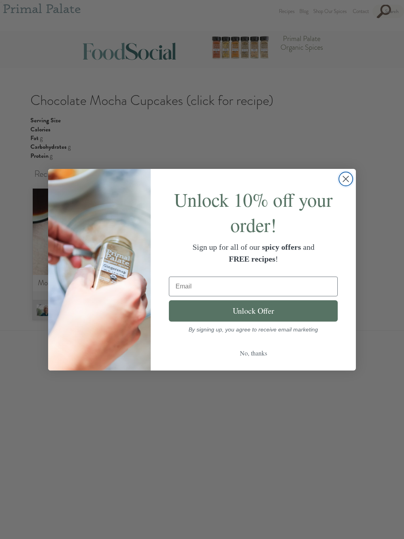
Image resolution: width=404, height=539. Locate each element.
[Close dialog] (346, 179)
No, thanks (253, 353)
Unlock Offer (253, 310)
